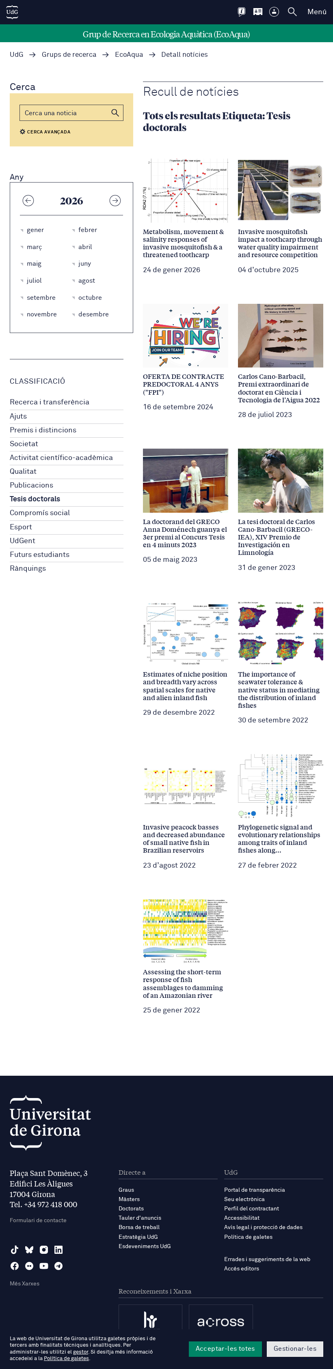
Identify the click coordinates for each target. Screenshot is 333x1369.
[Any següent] (115, 200)
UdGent (22, 541)
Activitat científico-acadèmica (61, 458)
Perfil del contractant (251, 1209)
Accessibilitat (241, 1218)
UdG (17, 55)
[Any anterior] (28, 200)
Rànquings (28, 568)
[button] (115, 113)
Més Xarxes (24, 1284)
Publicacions (31, 485)
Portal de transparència (254, 1190)
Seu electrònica (244, 1199)
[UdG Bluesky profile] (29, 1250)
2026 (71, 200)
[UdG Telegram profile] (58, 1266)
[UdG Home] (12, 12)
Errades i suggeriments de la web (267, 1259)
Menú (317, 12)
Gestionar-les (295, 1348)
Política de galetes (248, 1237)
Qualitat (23, 471)
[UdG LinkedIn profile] (58, 1250)
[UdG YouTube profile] (44, 1266)
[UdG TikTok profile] (14, 1250)
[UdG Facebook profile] (14, 1266)
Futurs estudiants (39, 555)
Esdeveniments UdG (145, 1246)
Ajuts (18, 416)
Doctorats (131, 1209)
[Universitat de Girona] (50, 1125)
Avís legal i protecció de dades (263, 1227)
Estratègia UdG (138, 1237)
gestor (80, 1352)
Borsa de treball (139, 1227)
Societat (24, 444)
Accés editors (241, 1269)
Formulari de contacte (38, 1220)
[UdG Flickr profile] (29, 1266)
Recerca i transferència (49, 402)
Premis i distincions (43, 430)
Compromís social (40, 513)
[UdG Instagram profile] (44, 1250)
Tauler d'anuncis (140, 1218)
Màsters (129, 1199)
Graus (126, 1190)
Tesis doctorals (35, 499)
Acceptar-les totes (225, 1348)
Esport (21, 527)
